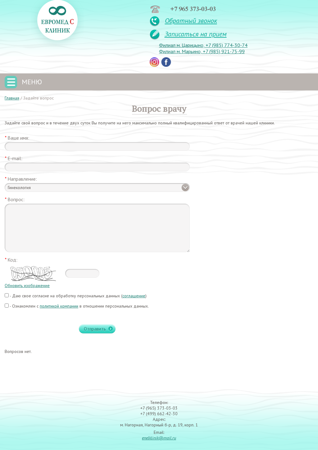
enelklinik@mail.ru (159, 438)
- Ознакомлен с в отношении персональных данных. (79, 306)
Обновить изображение (27, 285)
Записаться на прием (196, 34)
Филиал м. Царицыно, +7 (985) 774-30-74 (203, 45)
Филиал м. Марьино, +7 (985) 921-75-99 (202, 51)
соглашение (133, 296)
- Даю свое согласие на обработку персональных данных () (78, 296)
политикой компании (59, 306)
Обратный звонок (191, 20)
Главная (12, 98)
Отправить (95, 329)
